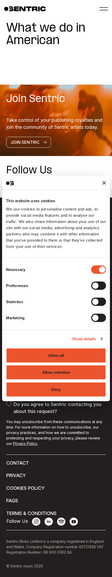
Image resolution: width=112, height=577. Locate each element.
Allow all (56, 355)
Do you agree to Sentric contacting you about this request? (57, 408)
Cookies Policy (25, 488)
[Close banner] (104, 183)
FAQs (12, 500)
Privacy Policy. (25, 443)
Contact (17, 463)
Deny (56, 389)
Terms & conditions (31, 513)
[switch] (98, 285)
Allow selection (56, 372)
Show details (84, 339)
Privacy (16, 475)
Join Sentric (25, 142)
